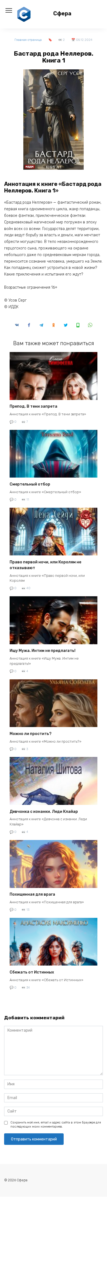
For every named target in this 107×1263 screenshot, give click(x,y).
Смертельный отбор (30, 484)
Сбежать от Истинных (32, 972)
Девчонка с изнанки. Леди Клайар (44, 811)
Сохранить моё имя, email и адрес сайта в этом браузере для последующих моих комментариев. (55, 1125)
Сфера (62, 13)
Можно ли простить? (31, 733)
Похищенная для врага (32, 894)
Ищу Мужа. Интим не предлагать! (42, 651)
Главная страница (28, 40)
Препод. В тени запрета (33, 406)
